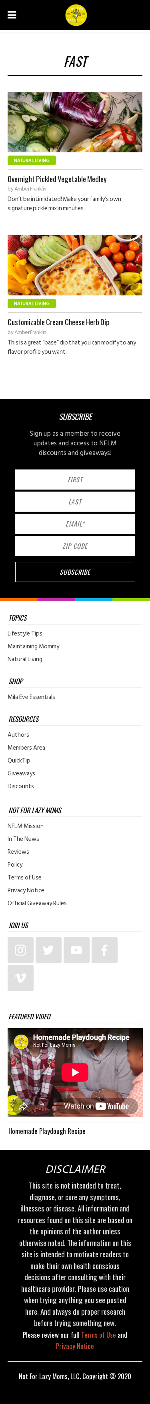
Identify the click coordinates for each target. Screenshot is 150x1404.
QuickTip (19, 760)
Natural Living (32, 160)
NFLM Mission (26, 826)
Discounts (21, 786)
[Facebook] (105, 950)
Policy (15, 865)
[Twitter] (49, 950)
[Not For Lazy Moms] (76, 15)
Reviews (18, 852)
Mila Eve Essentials (31, 697)
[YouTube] (77, 950)
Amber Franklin (30, 189)
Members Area (26, 748)
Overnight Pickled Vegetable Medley (57, 179)
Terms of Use (25, 877)
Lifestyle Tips (25, 633)
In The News (23, 839)
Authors (18, 735)
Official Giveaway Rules (37, 903)
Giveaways (21, 773)
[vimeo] (21, 978)
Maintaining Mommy (33, 646)
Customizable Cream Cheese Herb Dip (59, 322)
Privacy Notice (26, 890)
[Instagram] (21, 950)
